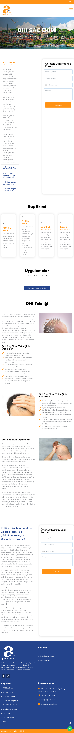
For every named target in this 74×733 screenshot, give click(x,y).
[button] (10, 63)
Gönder (58, 105)
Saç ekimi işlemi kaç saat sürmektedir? (9, 175)
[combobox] (46, 85)
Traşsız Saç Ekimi (65, 228)
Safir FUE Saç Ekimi (46, 228)
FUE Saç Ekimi (7, 229)
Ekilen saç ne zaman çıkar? (9, 183)
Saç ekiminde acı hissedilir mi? (9, 168)
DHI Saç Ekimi (26, 222)
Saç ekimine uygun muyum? (9, 63)
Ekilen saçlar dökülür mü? (9, 190)
